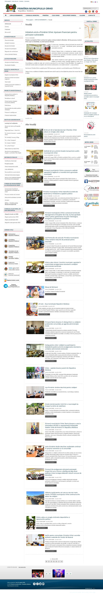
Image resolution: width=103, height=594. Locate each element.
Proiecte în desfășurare (11, 112)
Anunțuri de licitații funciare (12, 62)
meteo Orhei (89, 142)
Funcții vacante (13, 163)
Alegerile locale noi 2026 (13, 214)
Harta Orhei (92, 21)
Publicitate (7, 29)
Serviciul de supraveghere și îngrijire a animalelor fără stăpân (13, 152)
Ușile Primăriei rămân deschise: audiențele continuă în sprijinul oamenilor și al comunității (63, 447)
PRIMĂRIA (46, 15)
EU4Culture (8, 105)
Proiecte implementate (10, 115)
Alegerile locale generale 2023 (12, 222)
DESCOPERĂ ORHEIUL (69, 15)
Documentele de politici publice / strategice (13, 109)
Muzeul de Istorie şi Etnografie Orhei (12, 126)
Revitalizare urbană (10, 98)
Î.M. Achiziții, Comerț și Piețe (12, 137)
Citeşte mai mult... (50, 143)
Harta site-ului (15, 1)
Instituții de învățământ (13, 123)
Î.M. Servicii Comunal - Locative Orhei (13, 134)
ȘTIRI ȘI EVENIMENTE (16, 15)
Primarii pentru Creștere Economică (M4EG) (11, 102)
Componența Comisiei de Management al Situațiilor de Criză (12, 190)
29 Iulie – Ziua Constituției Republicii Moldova (53, 304)
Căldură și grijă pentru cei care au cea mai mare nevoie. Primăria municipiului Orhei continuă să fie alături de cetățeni (62, 494)
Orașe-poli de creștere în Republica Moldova (11, 94)
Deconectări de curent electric (12, 172)
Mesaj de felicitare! (51, 287)
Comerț (7, 26)
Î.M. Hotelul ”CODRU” (10, 143)
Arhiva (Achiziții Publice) (11, 54)
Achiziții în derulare (9, 43)
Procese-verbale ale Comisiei (12, 194)
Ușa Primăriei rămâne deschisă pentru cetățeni (61, 387)
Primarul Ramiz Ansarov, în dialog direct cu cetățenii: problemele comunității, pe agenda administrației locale (63, 324)
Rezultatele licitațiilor (10, 65)
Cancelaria (26, 1)
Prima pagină (8, 1)
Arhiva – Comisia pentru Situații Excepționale (13, 203)
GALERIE (82, 15)
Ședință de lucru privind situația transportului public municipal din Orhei (91, 79)
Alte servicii (8, 32)
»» (61, 561)
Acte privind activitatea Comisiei (13, 197)
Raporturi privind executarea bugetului (12, 78)
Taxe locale (8, 81)
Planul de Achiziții (9, 40)
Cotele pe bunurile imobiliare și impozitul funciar (13, 85)
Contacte (21, 1)
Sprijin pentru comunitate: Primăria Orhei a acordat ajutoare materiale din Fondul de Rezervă (62, 536)
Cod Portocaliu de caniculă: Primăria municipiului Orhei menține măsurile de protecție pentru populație (62, 239)
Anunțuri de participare (10, 48)
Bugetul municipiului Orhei (11, 74)
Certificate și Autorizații (10, 161)
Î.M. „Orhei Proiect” (10, 145)
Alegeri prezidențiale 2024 (11, 219)
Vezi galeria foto (22, 567)
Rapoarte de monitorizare (11, 51)
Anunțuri (7, 200)
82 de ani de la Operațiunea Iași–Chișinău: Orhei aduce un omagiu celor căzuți (60, 131)
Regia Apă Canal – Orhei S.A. (12, 130)
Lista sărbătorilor (9, 169)
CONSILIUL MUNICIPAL (32, 15)
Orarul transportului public (11, 166)
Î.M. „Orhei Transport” (10, 140)
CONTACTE (91, 15)
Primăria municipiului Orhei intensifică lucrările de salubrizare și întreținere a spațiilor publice (60, 193)
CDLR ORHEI (55, 15)
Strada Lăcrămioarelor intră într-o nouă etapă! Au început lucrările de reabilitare (61, 405)
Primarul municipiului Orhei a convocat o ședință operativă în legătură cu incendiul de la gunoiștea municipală (60, 172)
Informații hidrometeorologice (12, 175)
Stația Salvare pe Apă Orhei (12, 148)
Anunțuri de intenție (10, 45)
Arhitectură (13, 23)
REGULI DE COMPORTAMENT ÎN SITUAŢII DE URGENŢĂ (13, 178)
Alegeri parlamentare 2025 (11, 217)
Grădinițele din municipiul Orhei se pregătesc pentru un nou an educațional (91, 114)
